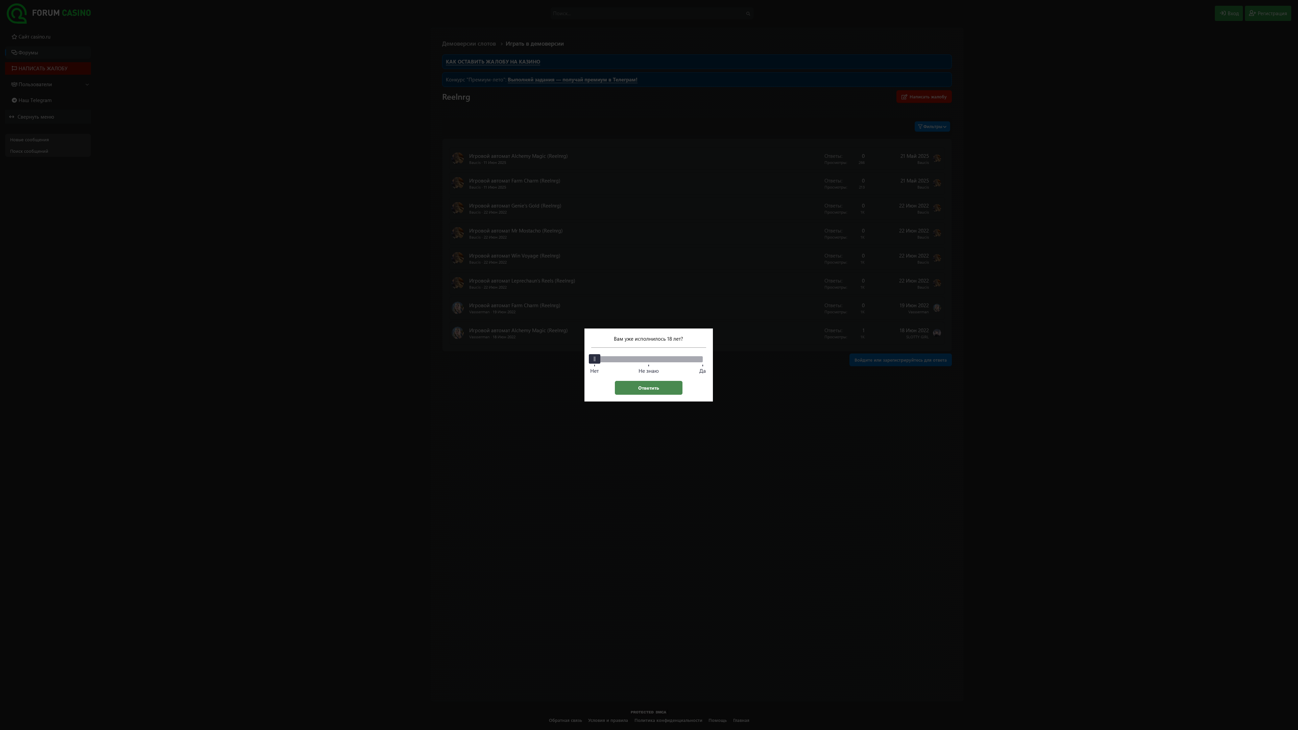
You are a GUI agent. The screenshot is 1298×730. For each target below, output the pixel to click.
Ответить (648, 388)
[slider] (594, 359)
